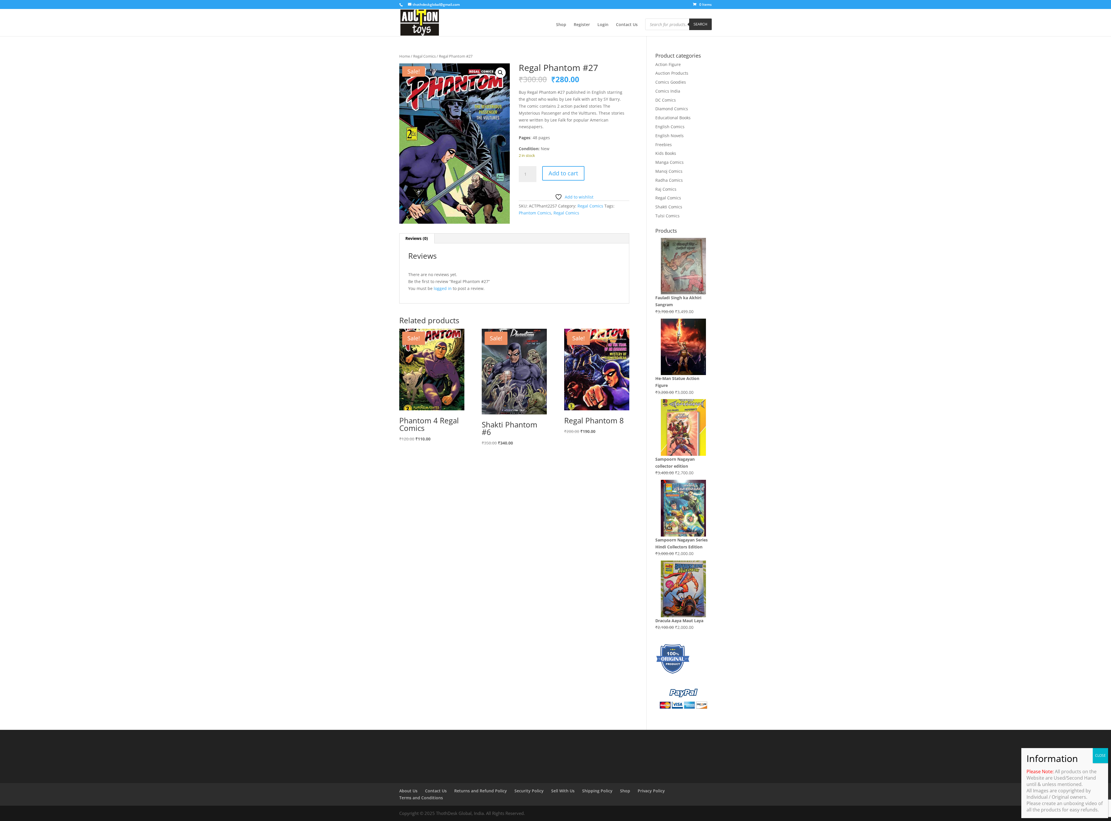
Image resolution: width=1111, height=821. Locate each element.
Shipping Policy (597, 791)
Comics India (667, 91)
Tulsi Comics (667, 215)
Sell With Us (563, 791)
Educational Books (673, 117)
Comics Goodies (670, 82)
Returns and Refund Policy (480, 791)
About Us (408, 791)
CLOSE (1100, 755)
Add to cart (563, 173)
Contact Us (627, 25)
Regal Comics (424, 56)
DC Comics (665, 100)
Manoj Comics (669, 171)
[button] (500, 72)
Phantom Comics (535, 213)
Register (582, 25)
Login (602, 25)
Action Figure (668, 64)
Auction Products (671, 73)
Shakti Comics (668, 207)
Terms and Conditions (421, 797)
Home (404, 56)
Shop (561, 25)
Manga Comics (669, 162)
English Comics (670, 126)
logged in (443, 288)
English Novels (669, 135)
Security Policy (529, 791)
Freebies (663, 144)
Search (700, 24)
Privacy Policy (651, 791)
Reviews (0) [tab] (416, 238)
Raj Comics (665, 189)
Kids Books (665, 153)
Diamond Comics (671, 108)
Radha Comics (669, 180)
